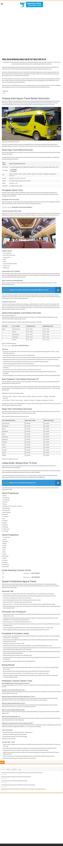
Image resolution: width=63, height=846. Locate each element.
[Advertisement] (31, 19)
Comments (14, 769)
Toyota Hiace (23, 178)
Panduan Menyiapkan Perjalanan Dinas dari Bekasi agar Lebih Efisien (16, 776)
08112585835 (35, 573)
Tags (19, 769)
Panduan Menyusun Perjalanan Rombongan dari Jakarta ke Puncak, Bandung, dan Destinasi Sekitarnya (23, 789)
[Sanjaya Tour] (31, 4)
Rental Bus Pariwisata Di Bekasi (22, 207)
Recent (3, 769)
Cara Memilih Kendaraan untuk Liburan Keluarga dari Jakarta (14, 780)
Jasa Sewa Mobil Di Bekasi (20, 345)
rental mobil (29, 101)
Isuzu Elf (18, 178)
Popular (8, 769)
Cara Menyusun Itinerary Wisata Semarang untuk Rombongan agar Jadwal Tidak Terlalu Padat (21, 772)
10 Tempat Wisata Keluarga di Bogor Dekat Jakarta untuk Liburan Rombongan (18, 784)
